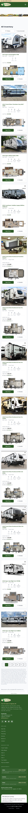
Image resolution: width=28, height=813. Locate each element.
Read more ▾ (14, 693)
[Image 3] (14, 52)
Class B (3, 755)
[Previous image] (2, 43)
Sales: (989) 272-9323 (7, 1)
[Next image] (25, 43)
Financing (3, 733)
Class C (3, 757)
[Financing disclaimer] (12, 266)
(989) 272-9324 (22, 782)
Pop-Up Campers (5, 762)
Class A (3, 752)
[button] (14, 71)
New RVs (3, 729)
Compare (24, 37)
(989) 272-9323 (22, 770)
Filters (8, 31)
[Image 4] (16, 52)
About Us (3, 738)
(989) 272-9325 (22, 777)
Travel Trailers (4, 748)
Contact (3, 741)
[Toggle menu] (25, 4)
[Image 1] (10, 52)
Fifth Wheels (4, 750)
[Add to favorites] (25, 35)
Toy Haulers (4, 760)
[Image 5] (17, 52)
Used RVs (3, 731)
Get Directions (4, 718)
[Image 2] (12, 52)
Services (3, 736)
